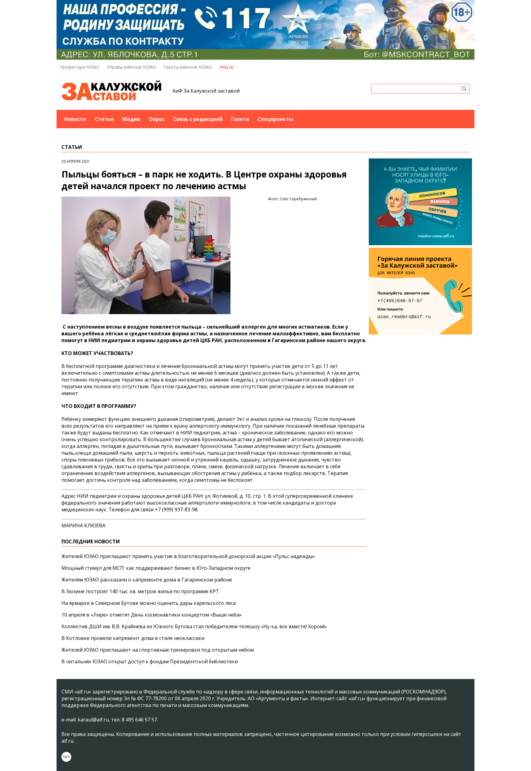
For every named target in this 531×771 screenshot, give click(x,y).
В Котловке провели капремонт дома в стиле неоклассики (132, 638)
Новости (75, 119)
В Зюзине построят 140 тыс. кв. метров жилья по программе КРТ (140, 591)
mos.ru (226, 67)
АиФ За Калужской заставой (206, 90)
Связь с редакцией (197, 119)
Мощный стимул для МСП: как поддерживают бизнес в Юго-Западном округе (155, 568)
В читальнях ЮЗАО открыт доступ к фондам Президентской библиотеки (149, 661)
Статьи (104, 119)
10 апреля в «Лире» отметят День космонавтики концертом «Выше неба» (151, 614)
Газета (240, 119)
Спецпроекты (275, 119)
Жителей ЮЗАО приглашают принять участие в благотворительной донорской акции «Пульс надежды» (188, 556)
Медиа (131, 119)
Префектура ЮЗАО (80, 67)
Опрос (156, 119)
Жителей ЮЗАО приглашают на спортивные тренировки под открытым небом (157, 649)
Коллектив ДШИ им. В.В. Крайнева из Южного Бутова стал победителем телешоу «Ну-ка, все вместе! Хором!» (194, 626)
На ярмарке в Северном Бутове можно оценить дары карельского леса (148, 603)
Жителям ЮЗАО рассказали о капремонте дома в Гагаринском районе (146, 579)
